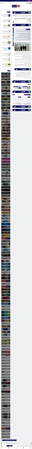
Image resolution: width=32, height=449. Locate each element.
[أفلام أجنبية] (5, 127)
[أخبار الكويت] (5, 363)
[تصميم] (5, 238)
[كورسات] (5, 380)
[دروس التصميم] (5, 292)
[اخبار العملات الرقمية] (5, 85)
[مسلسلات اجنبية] (5, 408)
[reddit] (13, 41)
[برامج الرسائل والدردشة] (5, 221)
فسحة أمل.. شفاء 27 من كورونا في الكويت (24, 34)
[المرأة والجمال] (5, 198)
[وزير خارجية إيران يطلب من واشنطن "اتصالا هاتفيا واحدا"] (9, 42)
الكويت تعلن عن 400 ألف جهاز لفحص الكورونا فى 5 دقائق (23, 39)
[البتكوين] (5, 139)
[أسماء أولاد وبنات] (5, 119)
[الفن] (5, 190)
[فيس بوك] (5, 366)
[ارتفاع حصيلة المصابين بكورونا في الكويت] (28, 87)
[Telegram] (13, 37)
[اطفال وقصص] (5, 125)
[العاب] (5, 178)
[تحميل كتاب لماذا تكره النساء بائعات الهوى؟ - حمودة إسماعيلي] (9, 26)
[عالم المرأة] (5, 340)
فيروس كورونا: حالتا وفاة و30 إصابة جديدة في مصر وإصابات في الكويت (23, 38)
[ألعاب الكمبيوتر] (5, 181)
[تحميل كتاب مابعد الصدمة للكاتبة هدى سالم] (9, 20)
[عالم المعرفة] (5, 346)
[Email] (13, 42)
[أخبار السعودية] (5, 79)
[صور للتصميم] (5, 326)
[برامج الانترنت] (5, 213)
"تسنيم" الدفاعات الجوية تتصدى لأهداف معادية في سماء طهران (5, 64)
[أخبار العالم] (5, 82)
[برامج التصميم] (5, 218)
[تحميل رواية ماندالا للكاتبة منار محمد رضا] (9, 59)
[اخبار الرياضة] (5, 76)
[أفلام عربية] (5, 133)
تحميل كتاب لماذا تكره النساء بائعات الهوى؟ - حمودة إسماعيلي (5, 26)
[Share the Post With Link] (13, 32)
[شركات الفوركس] (5, 309)
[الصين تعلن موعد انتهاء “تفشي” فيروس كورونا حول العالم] (19, 87)
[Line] (13, 40)
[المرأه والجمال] (5, 204)
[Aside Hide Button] (31, 442)
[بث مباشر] (5, 210)
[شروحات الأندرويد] (5, 312)
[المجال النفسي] (5, 195)
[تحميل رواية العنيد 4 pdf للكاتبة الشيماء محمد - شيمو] (9, 15)
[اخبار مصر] (5, 105)
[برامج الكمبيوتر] (5, 224)
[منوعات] (5, 437)
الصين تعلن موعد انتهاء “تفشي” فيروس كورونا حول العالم (15, 88)
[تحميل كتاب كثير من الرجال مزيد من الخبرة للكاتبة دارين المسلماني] (9, 48)
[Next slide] (12, 94)
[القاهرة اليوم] (5, 193)
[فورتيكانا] (16, 6)
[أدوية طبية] (5, 113)
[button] (13, 33)
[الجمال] (5, 144)
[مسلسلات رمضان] (5, 411)
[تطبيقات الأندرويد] (5, 244)
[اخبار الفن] (5, 88)
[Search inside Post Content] (13, 28)
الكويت (28, 75)
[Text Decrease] (13, 31)
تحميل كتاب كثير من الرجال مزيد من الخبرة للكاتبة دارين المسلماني (4, 48)
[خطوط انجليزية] (5, 283)
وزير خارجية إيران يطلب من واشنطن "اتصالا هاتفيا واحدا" (4, 42)
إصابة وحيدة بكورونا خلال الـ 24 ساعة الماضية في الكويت (23, 33)
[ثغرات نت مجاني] (5, 269)
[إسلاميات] (5, 116)
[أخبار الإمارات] (5, 73)
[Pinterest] (13, 38)
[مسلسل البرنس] (5, 403)
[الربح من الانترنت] (5, 159)
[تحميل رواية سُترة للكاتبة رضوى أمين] (9, 54)
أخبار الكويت (29, 84)
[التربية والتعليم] (5, 142)
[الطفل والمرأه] (5, 176)
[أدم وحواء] (5, 110)
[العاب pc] (5, 184)
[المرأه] (5, 201)
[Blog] (13, 43)
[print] (13, 44)
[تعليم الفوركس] (5, 255)
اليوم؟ (1, 2)
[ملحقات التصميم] (5, 431)
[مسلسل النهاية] (5, 406)
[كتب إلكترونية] (5, 377)
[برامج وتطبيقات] (5, 227)
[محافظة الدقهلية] (5, 397)
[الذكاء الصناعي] (5, 215)
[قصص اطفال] (5, 369)
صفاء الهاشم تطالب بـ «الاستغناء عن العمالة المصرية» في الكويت (23, 32)
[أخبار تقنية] (5, 93)
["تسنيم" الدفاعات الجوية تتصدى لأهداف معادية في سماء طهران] (9, 64)
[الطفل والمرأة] (5, 173)
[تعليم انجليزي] (5, 258)
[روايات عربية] (5, 298)
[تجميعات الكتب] (5, 232)
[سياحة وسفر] (5, 301)
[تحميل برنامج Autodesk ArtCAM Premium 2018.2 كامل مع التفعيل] (9, 37)
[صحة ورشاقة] (5, 323)
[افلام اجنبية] (5, 130)
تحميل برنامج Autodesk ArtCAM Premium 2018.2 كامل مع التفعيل (5, 37)
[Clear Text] (13, 21)
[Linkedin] (13, 39)
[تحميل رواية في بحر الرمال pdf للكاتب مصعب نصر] (9, 31)
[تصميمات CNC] (5, 241)
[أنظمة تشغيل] (5, 207)
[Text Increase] (13, 29)
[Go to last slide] (14, 94)
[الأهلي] (5, 164)
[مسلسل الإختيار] (5, 400)
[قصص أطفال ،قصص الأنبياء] (5, 372)
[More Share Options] (13, 45)
